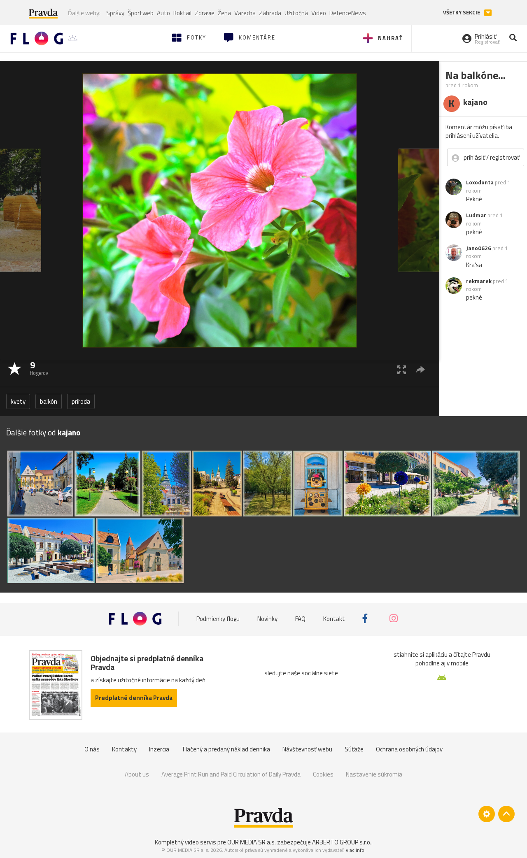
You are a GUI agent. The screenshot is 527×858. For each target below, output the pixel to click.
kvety (18, 401)
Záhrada (270, 13)
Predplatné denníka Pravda (134, 697)
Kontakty (124, 749)
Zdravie (205, 13)
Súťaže (354, 749)
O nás (92, 749)
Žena (224, 13)
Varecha (245, 13)
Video (318, 13)
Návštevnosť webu (307, 749)
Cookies (323, 774)
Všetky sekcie (462, 12)
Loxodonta (480, 182)
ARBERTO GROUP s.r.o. (341, 842)
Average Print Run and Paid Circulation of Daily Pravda (231, 774)
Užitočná (296, 13)
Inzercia (159, 749)
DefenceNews (347, 13)
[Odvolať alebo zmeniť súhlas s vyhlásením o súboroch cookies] (486, 814)
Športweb (141, 13)
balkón (48, 401)
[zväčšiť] (401, 369)
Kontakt (334, 618)
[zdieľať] (420, 369)
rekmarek (479, 281)
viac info (355, 850)
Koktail (182, 13)
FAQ (300, 618)
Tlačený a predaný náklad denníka (226, 749)
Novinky (267, 618)
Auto (163, 13)
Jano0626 (478, 248)
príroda (81, 401)
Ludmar (476, 215)
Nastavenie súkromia (374, 774)
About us (137, 774)
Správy (115, 13)
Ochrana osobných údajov (409, 749)
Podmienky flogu (218, 618)
